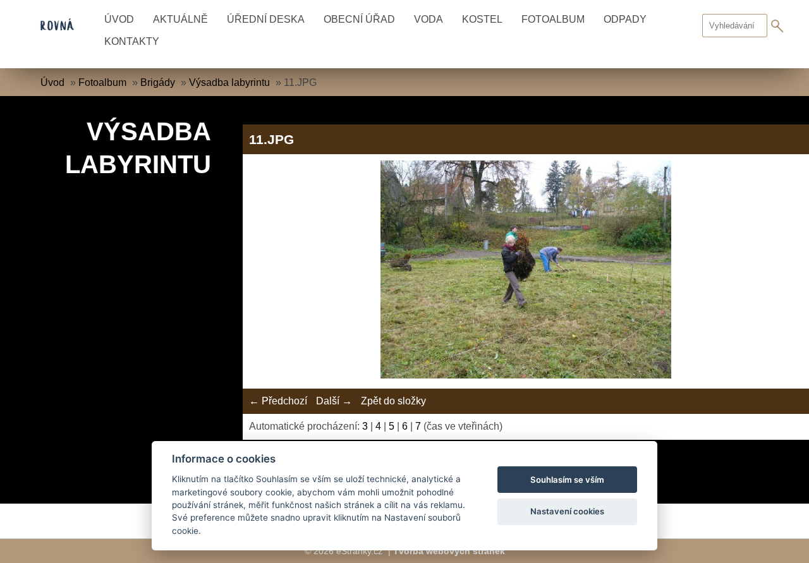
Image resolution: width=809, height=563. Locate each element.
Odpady (625, 19)
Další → (334, 401)
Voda (428, 19)
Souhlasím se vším (567, 480)
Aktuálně (180, 19)
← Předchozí (278, 401)
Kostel (482, 19)
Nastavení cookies (567, 511)
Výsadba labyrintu (229, 82)
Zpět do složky (393, 401)
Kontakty (131, 41)
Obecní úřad (359, 19)
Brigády (157, 82)
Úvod (119, 19)
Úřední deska (266, 19)
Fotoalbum (553, 19)
